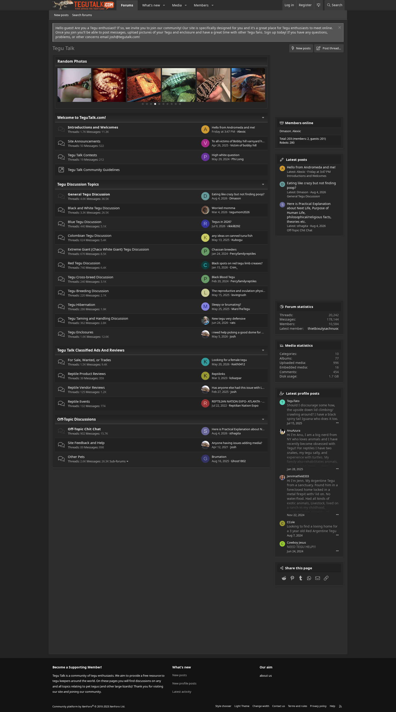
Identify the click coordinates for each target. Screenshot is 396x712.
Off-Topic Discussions (76, 419)
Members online (299, 122)
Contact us (278, 706)
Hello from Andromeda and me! (233, 127)
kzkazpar (235, 378)
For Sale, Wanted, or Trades (89, 359)
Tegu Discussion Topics (78, 184)
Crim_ (234, 267)
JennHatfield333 (298, 476)
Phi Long (237, 159)
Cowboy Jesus (296, 542)
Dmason (235, 198)
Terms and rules (297, 706)
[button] (164, 5)
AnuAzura (293, 430)
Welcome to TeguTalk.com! (81, 117)
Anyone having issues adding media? (237, 443)
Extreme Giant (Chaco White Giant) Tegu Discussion (108, 249)
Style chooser (223, 706)
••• (337, 422)
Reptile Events (79, 401)
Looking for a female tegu (229, 360)
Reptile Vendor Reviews (86, 387)
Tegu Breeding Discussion (88, 290)
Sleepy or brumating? (226, 304)
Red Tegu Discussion (84, 263)
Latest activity (181, 692)
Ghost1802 (238, 461)
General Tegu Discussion (89, 194)
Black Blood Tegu (223, 277)
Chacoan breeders (224, 249)
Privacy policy (318, 706)
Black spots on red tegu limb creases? (237, 263)
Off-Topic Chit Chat (84, 429)
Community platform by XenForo (88, 706)
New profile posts (184, 683)
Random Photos (72, 61)
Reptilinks (218, 374)
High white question (225, 155)
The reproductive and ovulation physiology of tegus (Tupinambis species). (262, 291)
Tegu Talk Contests (82, 155)
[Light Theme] (318, 5)
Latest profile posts (302, 393)
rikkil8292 (233, 226)
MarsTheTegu (240, 309)
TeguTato (293, 401)
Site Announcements (84, 141)
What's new (151, 5)
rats (232, 323)
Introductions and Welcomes (93, 127)
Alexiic (241, 131)
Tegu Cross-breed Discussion (90, 277)
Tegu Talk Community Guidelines (94, 169)
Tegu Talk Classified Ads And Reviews (90, 350)
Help (332, 706)
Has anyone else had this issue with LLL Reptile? (244, 387)
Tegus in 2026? (221, 222)
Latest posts (296, 159)
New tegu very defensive (228, 318)
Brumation (219, 457)
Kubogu (236, 240)
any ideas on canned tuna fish (232, 236)
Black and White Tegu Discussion (94, 208)
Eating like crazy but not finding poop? (238, 194)
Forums (127, 5)
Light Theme (241, 706)
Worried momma (223, 208)
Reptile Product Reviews (87, 373)
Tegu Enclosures (80, 332)
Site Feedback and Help (86, 442)
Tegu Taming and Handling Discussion (98, 318)
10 (180, 104)
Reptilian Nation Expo (243, 405)
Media (177, 5)
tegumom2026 (239, 212)
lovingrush (238, 295)
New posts (61, 15)
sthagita (235, 433)
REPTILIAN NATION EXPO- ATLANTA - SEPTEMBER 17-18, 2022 (253, 401)
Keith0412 (238, 364)
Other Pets (76, 456)
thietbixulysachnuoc (323, 328)
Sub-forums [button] (118, 461)
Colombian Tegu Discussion (89, 235)
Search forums (82, 15)
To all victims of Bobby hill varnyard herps (240, 141)
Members (201, 5)
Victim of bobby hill (243, 145)
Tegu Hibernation (81, 304)
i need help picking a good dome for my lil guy (243, 332)
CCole (291, 522)
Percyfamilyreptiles (243, 253)
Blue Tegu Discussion (84, 221)
